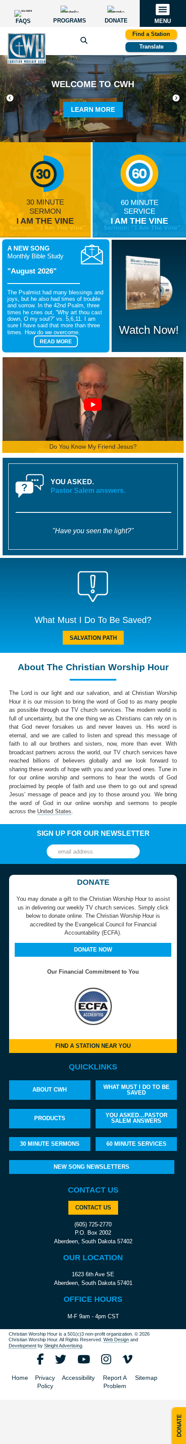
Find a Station (151, 34)
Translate (151, 46)
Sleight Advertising (63, 1345)
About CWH (49, 1089)
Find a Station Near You (93, 1046)
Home (20, 1378)
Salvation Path (93, 638)
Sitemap (146, 1378)
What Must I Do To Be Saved (136, 1090)
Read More (56, 341)
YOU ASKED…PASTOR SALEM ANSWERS (136, 1118)
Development (22, 1345)
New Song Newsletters (91, 1167)
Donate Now (93, 949)
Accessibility (78, 1378)
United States (54, 811)
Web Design (116, 1339)
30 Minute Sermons (50, 1144)
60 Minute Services (136, 1144)
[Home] (26, 48)
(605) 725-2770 (93, 1224)
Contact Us (93, 1207)
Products (49, 1118)
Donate (179, 1425)
